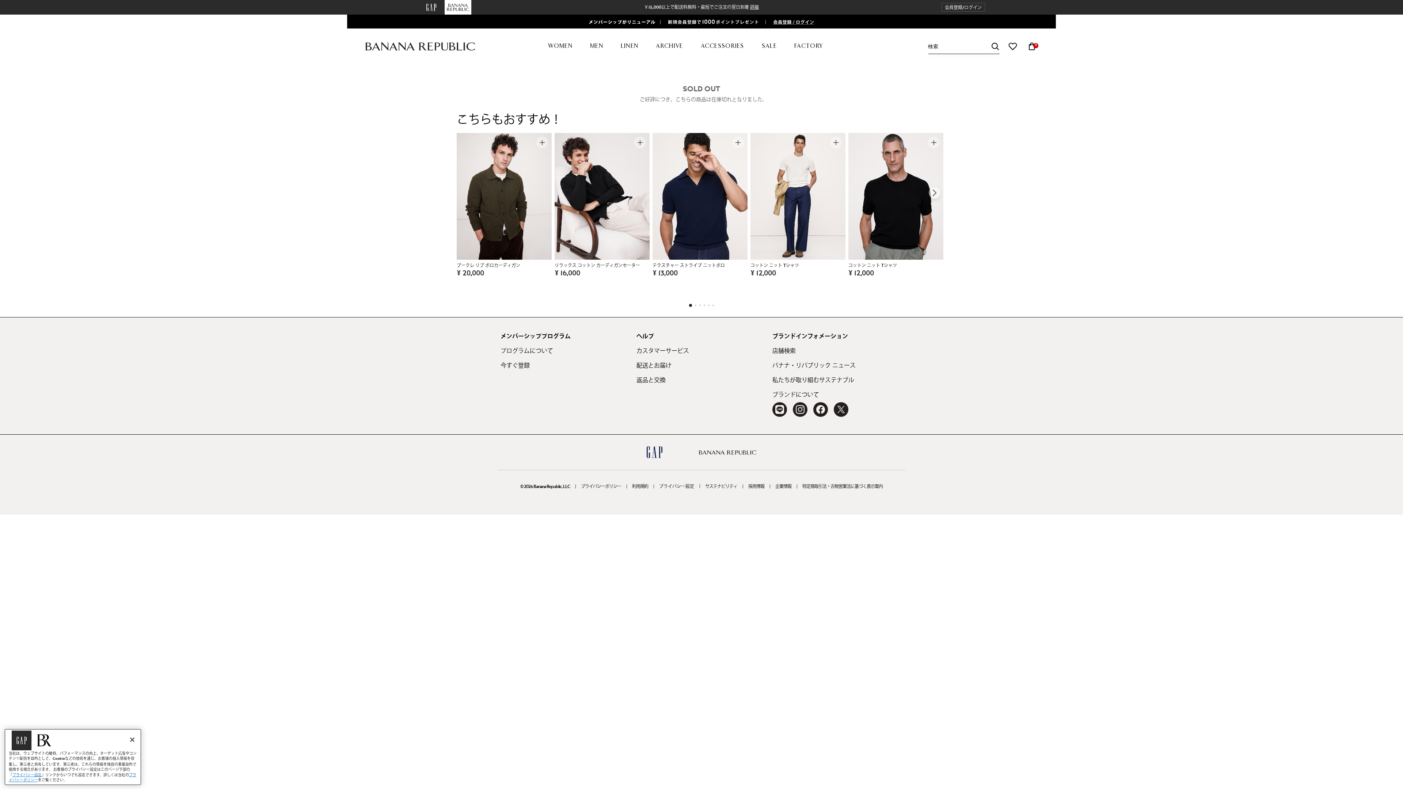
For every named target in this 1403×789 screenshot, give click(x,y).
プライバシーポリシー (601, 486)
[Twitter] (841, 409)
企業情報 (783, 486)
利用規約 (640, 486)
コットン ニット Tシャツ (774, 265)
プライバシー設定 (676, 486)
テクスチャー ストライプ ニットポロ (689, 265)
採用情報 (756, 486)
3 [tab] (700, 305)
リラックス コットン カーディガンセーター (597, 265)
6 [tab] (713, 305)
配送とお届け (654, 366)
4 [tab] (704, 305)
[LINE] (779, 409)
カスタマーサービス (662, 351)
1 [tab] (690, 305)
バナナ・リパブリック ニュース (814, 366)
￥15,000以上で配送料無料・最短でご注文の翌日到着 (701, 7)
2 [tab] (695, 305)
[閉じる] (132, 740)
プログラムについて (527, 351)
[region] (72, 757)
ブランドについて (795, 395)
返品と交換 (651, 380)
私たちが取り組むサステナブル (813, 380)
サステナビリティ (721, 486)
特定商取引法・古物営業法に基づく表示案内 (842, 486)
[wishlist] (1012, 46)
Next (934, 193)
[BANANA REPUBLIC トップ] (420, 46)
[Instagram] (800, 409)
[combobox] (964, 47)
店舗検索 (784, 351)
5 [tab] (709, 305)
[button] (963, 7)
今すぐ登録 (515, 366)
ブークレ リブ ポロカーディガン (488, 265)
